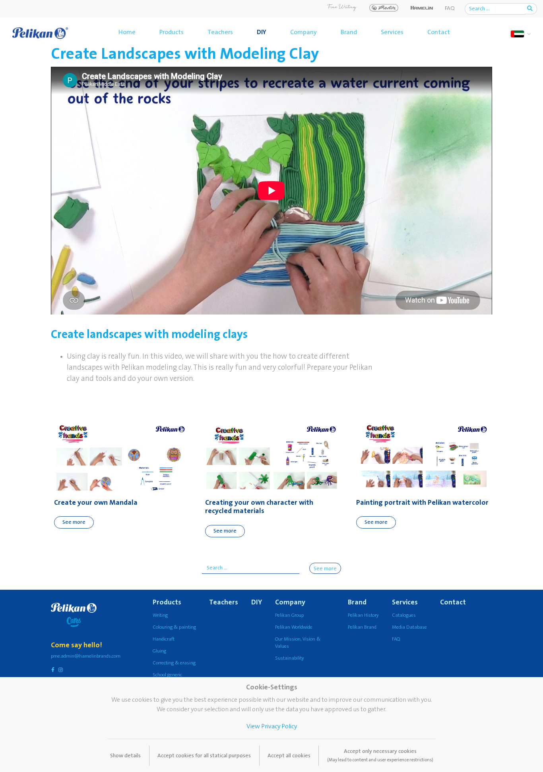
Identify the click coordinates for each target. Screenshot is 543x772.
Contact (438, 32)
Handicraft (164, 639)
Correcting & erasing (174, 663)
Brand (349, 32)
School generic (167, 674)
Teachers (220, 32)
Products (171, 32)
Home (127, 32)
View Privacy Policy (271, 726)
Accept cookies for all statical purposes (204, 756)
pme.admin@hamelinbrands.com (85, 656)
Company (303, 32)
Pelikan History (363, 615)
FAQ (450, 8)
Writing (160, 615)
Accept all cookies (289, 756)
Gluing (159, 651)
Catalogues (404, 615)
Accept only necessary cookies (380, 755)
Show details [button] (125, 756)
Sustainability (289, 658)
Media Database (409, 627)
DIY (261, 32)
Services (392, 32)
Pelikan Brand (362, 627)
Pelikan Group (289, 615)
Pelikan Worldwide (293, 627)
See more (73, 522)
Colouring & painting (174, 627)
